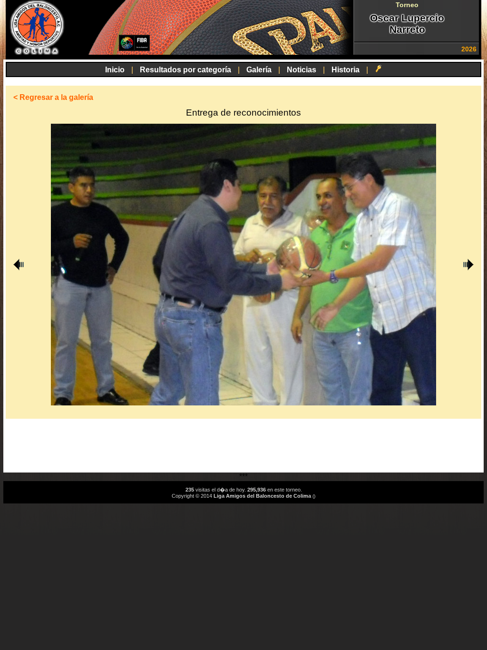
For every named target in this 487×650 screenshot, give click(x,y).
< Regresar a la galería (53, 97)
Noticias (301, 70)
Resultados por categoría (185, 70)
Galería (259, 70)
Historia (345, 70)
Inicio (115, 70)
